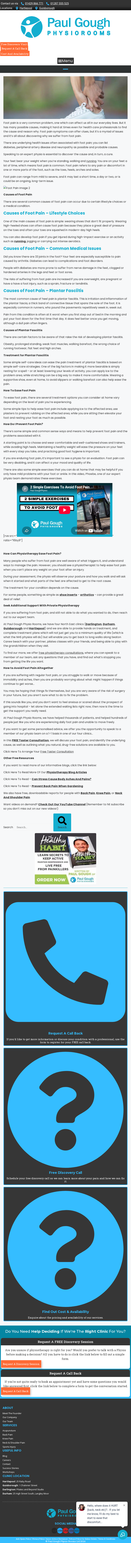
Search (8, 827)
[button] (65, 61)
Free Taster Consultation (57, 752)
